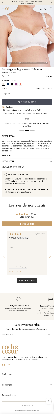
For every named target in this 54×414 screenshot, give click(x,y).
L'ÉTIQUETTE (8, 161)
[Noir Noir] (12, 84)
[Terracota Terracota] (20, 84)
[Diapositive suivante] (49, 306)
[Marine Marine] (7, 84)
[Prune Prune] (16, 84)
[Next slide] (50, 256)
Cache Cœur (29, 405)
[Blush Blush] (3, 84)
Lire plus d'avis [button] (27, 280)
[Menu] (3, 9)
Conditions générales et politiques (27, 411)
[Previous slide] (4, 256)
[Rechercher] (41, 8)
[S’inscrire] (49, 334)
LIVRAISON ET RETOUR (13, 167)
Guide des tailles (44, 88)
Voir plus (6, 155)
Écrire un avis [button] (27, 224)
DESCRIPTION (8, 136)
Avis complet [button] (15, 271)
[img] (15, 234)
